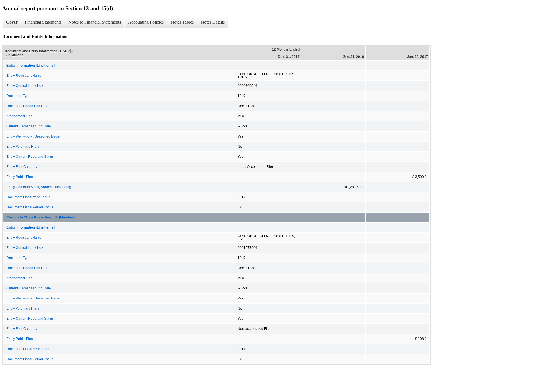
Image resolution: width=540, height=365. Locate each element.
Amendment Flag (19, 116)
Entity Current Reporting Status (30, 156)
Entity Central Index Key (24, 85)
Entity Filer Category (21, 166)
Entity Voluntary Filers (22, 146)
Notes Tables (182, 22)
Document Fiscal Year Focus (28, 197)
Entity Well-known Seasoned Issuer (33, 136)
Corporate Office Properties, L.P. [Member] (40, 217)
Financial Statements (43, 22)
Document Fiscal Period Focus (29, 207)
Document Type (18, 96)
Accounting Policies (146, 22)
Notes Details (213, 22)
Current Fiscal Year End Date (28, 126)
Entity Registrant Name (24, 75)
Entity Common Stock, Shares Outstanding (38, 187)
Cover (12, 22)
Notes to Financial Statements (94, 22)
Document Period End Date (27, 106)
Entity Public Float (20, 177)
